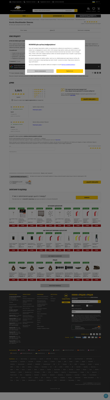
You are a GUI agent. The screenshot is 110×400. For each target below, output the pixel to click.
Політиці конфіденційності (68, 64)
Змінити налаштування (40, 71)
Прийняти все (69, 71)
